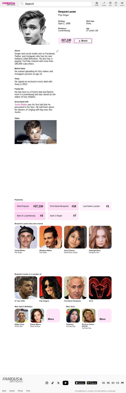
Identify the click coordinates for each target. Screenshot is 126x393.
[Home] (20, 381)
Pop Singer (63, 15)
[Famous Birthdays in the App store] (80, 382)
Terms (28, 391)
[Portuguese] (108, 383)
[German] (122, 383)
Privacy (20, 391)
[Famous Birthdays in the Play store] (92, 382)
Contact (12, 391)
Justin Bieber (21, 104)
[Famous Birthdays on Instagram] (47, 383)
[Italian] (117, 383)
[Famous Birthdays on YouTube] (66, 383)
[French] (113, 383)
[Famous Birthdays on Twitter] (58, 383)
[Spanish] (103, 383)
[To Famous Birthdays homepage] (9, 3)
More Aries (70, 306)
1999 (68, 23)
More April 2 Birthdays (23, 306)
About (4, 391)
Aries (88, 23)
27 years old (92, 30)
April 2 (61, 23)
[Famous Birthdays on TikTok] (52, 383)
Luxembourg (64, 30)
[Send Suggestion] (57, 51)
